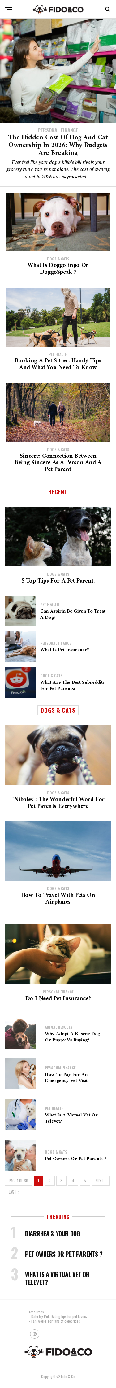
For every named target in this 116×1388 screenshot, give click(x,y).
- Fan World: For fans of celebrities (54, 1321)
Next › (100, 1181)
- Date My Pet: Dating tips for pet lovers (58, 1316)
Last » (14, 1192)
